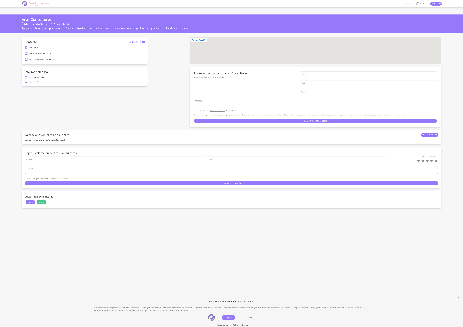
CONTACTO (407, 3)
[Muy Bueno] (432, 160)
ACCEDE (423, 3)
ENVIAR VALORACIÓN (231, 183)
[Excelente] (436, 160)
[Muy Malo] (419, 160)
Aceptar (228, 317)
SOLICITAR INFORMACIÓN (315, 121)
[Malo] (423, 160)
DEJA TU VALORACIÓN (429, 135)
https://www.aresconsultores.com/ (43, 59)
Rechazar (248, 317)
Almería (30, 202)
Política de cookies (221, 325)
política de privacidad (217, 111)
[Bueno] (428, 160)
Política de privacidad (240, 325)
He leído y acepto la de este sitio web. (216, 111)
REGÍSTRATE (436, 3)
